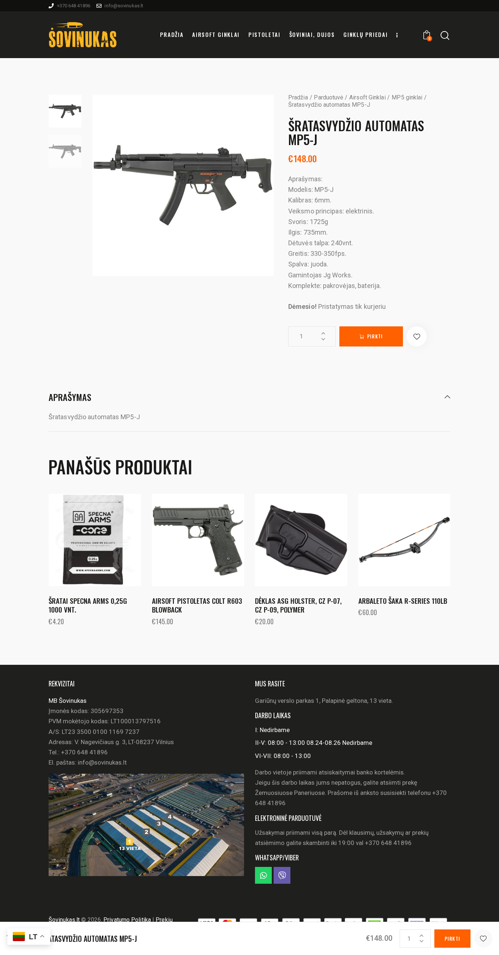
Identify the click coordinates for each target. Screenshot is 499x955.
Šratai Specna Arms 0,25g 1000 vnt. (88, 605)
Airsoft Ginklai (367, 97)
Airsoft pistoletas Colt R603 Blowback (197, 605)
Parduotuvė (328, 97)
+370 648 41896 (84, 752)
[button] (417, 336)
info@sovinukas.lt (102, 762)
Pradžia (298, 97)
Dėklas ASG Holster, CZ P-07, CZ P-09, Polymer (298, 605)
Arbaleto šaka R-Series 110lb (402, 600)
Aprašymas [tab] (70, 397)
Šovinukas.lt (64, 919)
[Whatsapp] (263, 875)
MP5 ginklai (407, 97)
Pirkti (375, 336)
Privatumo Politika (127, 919)
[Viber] (282, 875)
